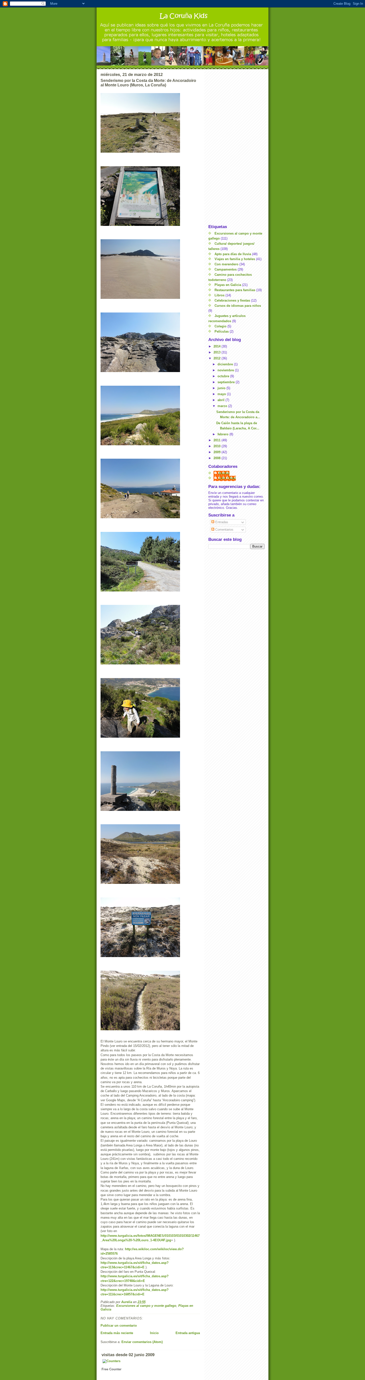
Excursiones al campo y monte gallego (146, 1306)
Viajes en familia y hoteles (235, 259)
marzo (223, 406)
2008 (217, 458)
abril (221, 400)
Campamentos (226, 269)
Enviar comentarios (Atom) (142, 1342)
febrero (223, 434)
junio (222, 388)
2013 (217, 352)
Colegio (220, 326)
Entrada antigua (188, 1333)
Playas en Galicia (228, 285)
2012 (217, 358)
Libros (219, 295)
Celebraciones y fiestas (232, 300)
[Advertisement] (236, 146)
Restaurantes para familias (235, 290)
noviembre (226, 370)
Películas (222, 331)
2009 (217, 452)
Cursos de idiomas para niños (238, 306)
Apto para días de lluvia (233, 254)
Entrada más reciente (117, 1333)
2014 (217, 346)
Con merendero (226, 264)
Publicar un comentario (119, 1325)
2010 (217, 446)
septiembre (227, 382)
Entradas (221, 522)
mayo (222, 394)
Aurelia (224, 473)
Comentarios (223, 529)
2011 (217, 440)
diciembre (226, 364)
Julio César (227, 478)
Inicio (154, 1333)
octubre (224, 376)
